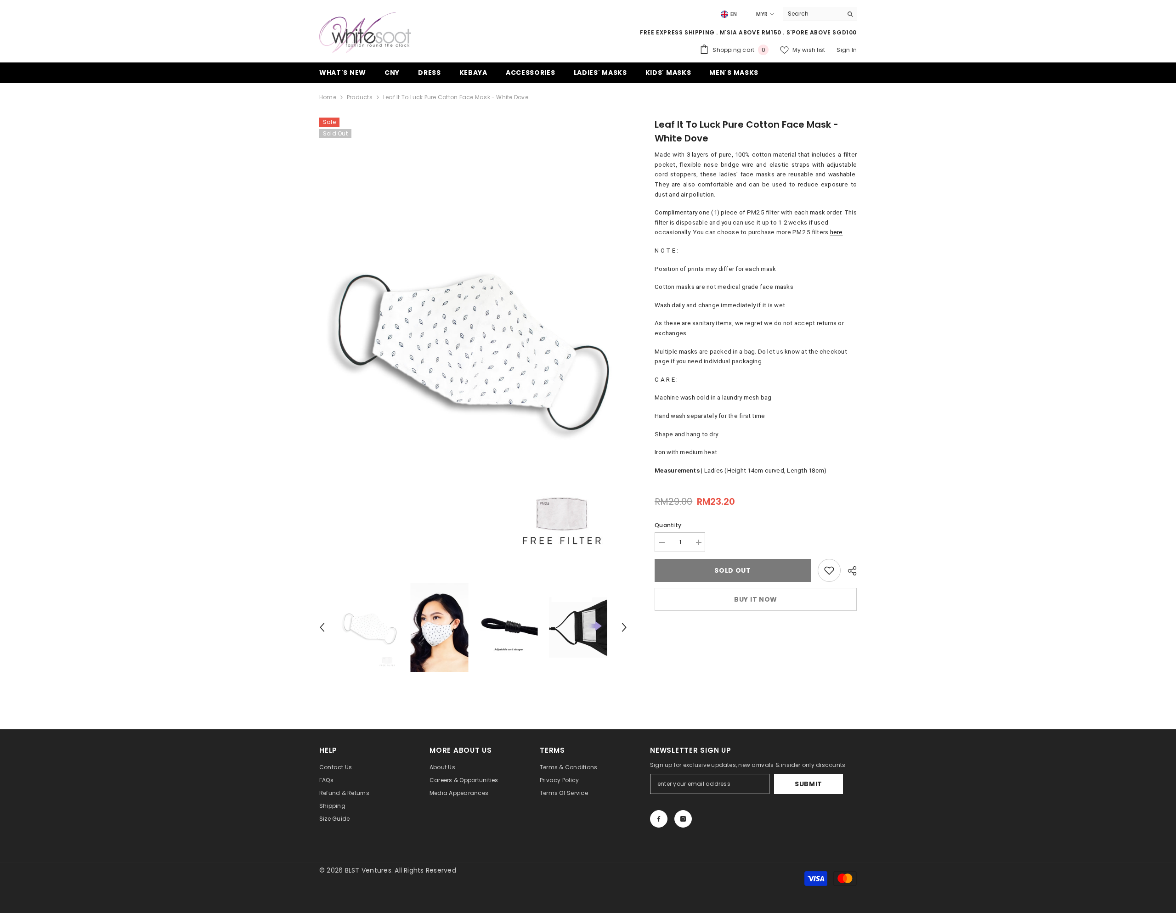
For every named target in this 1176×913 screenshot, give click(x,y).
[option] (473, 346)
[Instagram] (683, 819)
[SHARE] (849, 571)
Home (327, 97)
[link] (829, 570)
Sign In (847, 50)
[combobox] (812, 14)
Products (360, 97)
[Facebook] (658, 819)
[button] (322, 627)
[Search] (820, 14)
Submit (808, 784)
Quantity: (669, 525)
